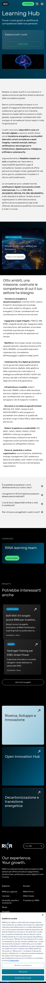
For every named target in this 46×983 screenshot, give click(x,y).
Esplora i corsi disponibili (15, 257)
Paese (28, 846)
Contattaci (28, 4)
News (4, 907)
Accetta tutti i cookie (23, 978)
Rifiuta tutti (23, 972)
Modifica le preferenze (23, 965)
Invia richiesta (12, 558)
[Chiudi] (42, 915)
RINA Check (28, 896)
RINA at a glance (9, 891)
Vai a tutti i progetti (23, 682)
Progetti (5, 911)
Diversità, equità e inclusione (10, 901)
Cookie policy (14, 960)
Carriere (5, 896)
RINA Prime (28, 891)
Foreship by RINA (31, 900)
